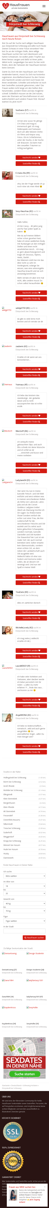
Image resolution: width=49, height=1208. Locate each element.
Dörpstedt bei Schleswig (27, 113)
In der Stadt (8, 926)
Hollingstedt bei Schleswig (24, 777)
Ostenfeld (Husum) (24, 819)
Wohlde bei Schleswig (24, 790)
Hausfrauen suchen (35, 937)
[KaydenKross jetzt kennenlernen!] (12, 1014)
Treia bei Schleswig (24, 828)
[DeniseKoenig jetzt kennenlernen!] (12, 959)
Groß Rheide (24, 786)
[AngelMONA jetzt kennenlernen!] (7, 718)
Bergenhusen (24, 803)
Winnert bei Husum (24, 845)
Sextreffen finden (30, 163)
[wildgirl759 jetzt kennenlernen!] (7, 311)
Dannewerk (24, 857)
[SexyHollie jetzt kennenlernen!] (37, 1014)
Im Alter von (8, 881)
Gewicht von (8, 899)
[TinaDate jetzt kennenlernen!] (7, 595)
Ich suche (7, 871)
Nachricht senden (30, 157)
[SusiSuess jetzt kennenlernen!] (7, 113)
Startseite (6, 1085)
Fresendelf (24, 815)
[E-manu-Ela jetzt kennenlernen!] (7, 175)
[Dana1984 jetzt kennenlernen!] (12, 986)
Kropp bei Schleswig (24, 841)
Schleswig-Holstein (30, 1085)
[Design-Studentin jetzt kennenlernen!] (37, 959)
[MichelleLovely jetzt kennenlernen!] (7, 630)
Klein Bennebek (24, 798)
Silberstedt (24, 824)
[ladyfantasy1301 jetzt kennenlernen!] (37, 986)
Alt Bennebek (24, 811)
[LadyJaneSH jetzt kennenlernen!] (7, 483)
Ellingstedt (24, 794)
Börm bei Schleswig (24, 781)
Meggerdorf (24, 836)
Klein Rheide (24, 807)
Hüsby (24, 853)
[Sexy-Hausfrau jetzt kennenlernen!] (7, 214)
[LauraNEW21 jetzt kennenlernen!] (7, 668)
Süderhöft (24, 832)
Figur (5, 916)
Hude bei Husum (24, 849)
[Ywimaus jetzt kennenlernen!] (7, 387)
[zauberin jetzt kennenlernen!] (7, 349)
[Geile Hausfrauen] (16, 6)
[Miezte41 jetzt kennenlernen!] (7, 434)
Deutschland (16, 1085)
